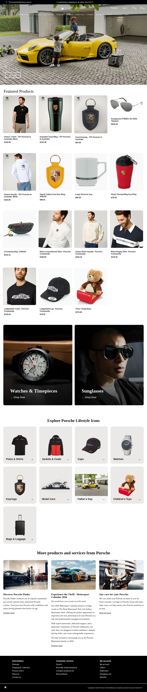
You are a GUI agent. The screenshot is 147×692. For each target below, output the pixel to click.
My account (104, 664)
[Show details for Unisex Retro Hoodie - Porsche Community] (91, 229)
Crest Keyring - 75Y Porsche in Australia (88, 138)
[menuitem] (60, 14)
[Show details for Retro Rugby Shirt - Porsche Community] (127, 229)
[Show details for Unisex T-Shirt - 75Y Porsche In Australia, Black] (20, 114)
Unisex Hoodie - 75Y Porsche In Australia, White (18, 195)
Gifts (126, 14)
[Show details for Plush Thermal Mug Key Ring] (127, 172)
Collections (79, 14)
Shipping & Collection (21, 668)
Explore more (9, 613)
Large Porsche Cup (83, 194)
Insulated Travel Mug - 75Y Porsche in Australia (55, 138)
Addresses (104, 671)
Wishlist (103, 677)
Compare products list (65, 671)
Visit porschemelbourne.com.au (19, 2)
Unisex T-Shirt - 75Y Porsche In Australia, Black (17, 138)
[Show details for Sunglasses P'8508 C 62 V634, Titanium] (127, 105)
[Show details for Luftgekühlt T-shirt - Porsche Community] (20, 286)
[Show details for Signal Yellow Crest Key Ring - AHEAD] (56, 172)
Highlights (61, 14)
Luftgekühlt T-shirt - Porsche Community (16, 310)
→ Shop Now (17, 397)
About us (15, 674)
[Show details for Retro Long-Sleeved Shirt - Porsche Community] (56, 229)
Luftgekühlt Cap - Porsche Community (51, 310)
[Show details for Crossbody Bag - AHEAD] (20, 229)
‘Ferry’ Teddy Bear (83, 309)
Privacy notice (18, 671)
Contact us (16, 677)
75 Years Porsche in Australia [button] (30, 14)
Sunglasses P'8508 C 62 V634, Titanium (124, 120)
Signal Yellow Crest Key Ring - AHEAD (53, 195)
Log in (124, 8)
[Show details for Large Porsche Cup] (91, 172)
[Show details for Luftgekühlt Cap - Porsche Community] (56, 286)
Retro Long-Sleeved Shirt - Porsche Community (55, 253)
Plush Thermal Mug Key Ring (123, 194)
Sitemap (15, 664)
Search (59, 664)
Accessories (100, 14)
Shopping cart (105, 674)
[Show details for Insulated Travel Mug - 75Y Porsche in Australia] (56, 114)
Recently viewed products (66, 668)
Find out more (105, 613)
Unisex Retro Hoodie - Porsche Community (88, 253)
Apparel (70, 14)
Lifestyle (89, 14)
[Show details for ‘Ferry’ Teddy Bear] (91, 286)
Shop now (13, 75)
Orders (102, 668)
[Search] (4, 8)
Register (114, 8)
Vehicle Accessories (114, 14)
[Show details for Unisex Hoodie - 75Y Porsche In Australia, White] (20, 172)
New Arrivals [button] (49, 14)
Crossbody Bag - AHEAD (15, 252)
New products (61, 674)
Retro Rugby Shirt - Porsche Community (123, 253)
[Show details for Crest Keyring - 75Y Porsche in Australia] (91, 114)
